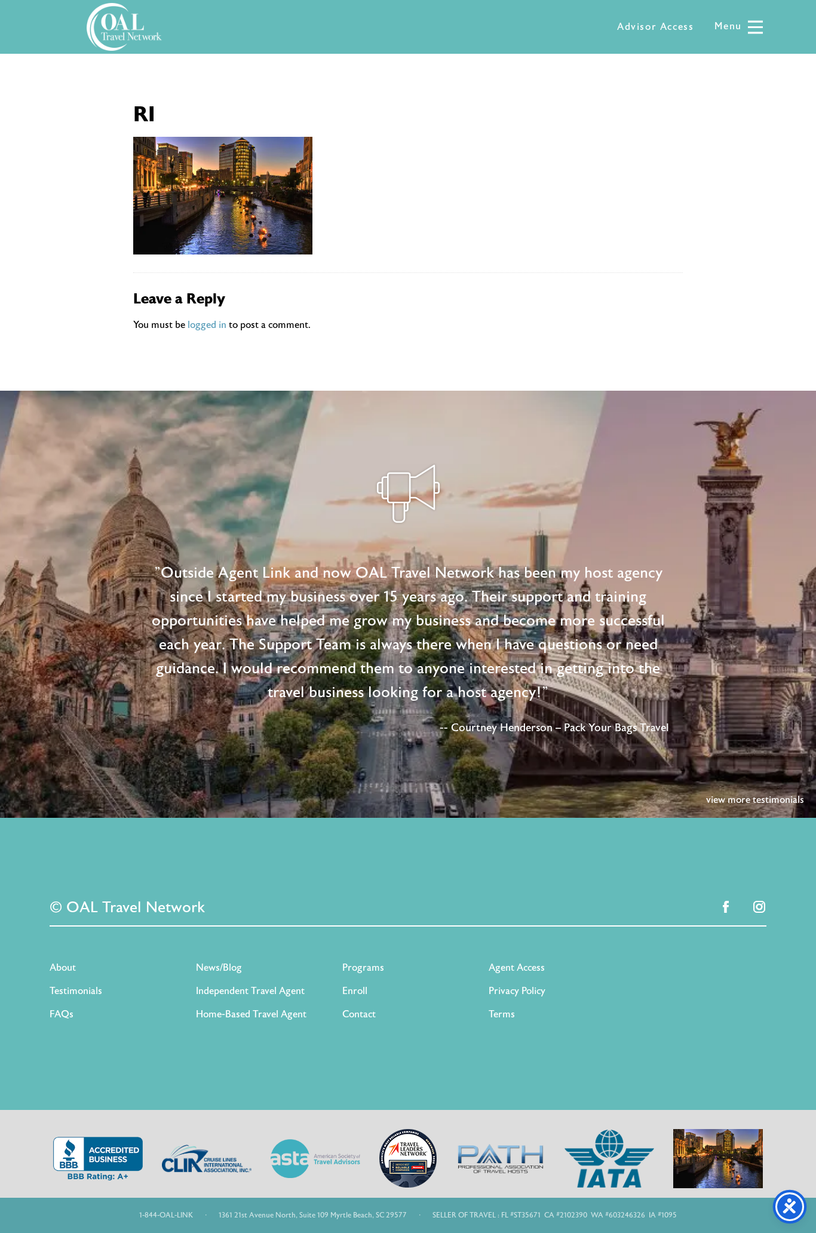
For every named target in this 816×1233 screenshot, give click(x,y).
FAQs (61, 1014)
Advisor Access (655, 27)
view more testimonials (755, 800)
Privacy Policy (517, 991)
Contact (359, 1014)
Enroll (354, 991)
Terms (502, 1014)
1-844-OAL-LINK (166, 1215)
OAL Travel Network (124, 27)
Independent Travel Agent (250, 991)
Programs (363, 968)
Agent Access (517, 968)
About (63, 968)
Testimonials (76, 991)
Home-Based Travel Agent (251, 1014)
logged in (207, 325)
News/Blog (219, 968)
